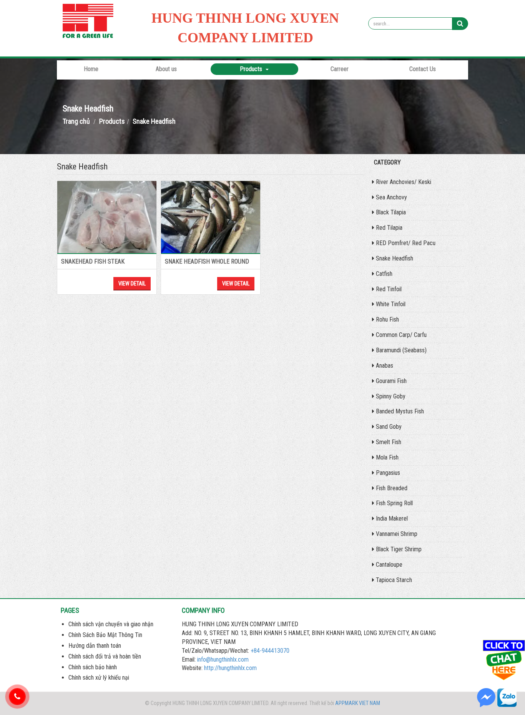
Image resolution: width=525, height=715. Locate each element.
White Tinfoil (389, 304)
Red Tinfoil (388, 289)
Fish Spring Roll (393, 503)
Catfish (383, 273)
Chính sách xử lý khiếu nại (98, 677)
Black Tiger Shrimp (398, 549)
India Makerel (391, 518)
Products (252, 69)
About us (166, 69)
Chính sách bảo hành (92, 667)
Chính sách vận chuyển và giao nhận (110, 624)
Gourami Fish (390, 381)
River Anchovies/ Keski (402, 182)
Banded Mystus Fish (399, 411)
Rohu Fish (386, 319)
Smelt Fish (387, 442)
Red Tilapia (388, 227)
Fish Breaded (390, 488)
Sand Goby (388, 426)
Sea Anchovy (390, 197)
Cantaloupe (388, 564)
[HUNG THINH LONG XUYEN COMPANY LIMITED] (89, 22)
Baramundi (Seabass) (400, 350)
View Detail (132, 283)
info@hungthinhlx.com (223, 659)
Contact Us (422, 69)
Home (91, 69)
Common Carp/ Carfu (400, 334)
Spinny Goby (389, 396)
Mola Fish (386, 457)
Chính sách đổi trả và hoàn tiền (104, 656)
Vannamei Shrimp (395, 533)
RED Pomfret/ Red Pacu (404, 243)
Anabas (383, 365)
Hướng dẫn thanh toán (94, 645)
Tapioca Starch (393, 580)
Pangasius (387, 472)
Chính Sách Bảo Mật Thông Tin (105, 635)
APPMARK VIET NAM (357, 703)
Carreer (340, 69)
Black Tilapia (390, 212)
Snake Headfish (393, 258)
